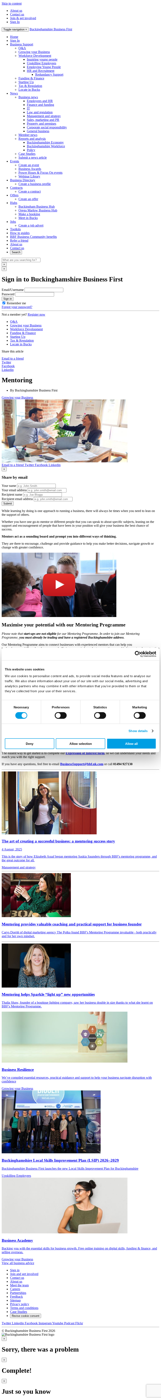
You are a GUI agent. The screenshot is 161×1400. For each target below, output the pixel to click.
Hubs (13, 203)
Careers (15, 1289)
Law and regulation (40, 112)
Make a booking (29, 214)
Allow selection (80, 743)
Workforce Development (34, 55)
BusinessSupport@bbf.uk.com (81, 764)
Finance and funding (40, 104)
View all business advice (18, 1263)
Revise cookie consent (25, 1315)
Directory (22, 180)
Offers (14, 195)
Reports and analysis (32, 138)
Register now (36, 314)
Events (14, 161)
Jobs (13, 221)
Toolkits (15, 229)
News (14, 93)
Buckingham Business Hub (36, 206)
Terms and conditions (24, 1308)
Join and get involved (24, 1274)
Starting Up (26, 82)
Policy (31, 150)
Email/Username (13, 290)
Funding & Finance (31, 78)
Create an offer (28, 199)
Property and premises (41, 123)
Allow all (131, 743)
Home (14, 37)
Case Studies (26, 154)
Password (8, 294)
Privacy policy (19, 1304)
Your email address (14, 490)
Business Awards (29, 169)
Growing (17, 397)
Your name (9, 485)
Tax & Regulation (30, 86)
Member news (27, 135)
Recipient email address (17, 499)
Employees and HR (40, 101)
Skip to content (12, 3)
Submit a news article (32, 157)
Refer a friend (19, 240)
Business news (28, 97)
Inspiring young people (42, 59)
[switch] (61, 715)
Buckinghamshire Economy (45, 142)
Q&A (22, 48)
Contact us (17, 14)
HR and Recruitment (40, 71)
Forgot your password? (17, 307)
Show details (138, 731)
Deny (29, 743)
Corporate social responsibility (47, 127)
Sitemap (15, 1300)
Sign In (15, 22)
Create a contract (29, 191)
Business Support (21, 44)
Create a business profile (34, 184)
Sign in (7, 298)
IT (28, 108)
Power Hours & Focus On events (40, 172)
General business (38, 131)
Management (19, 867)
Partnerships (18, 1293)
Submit (7, 503)
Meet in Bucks (28, 218)
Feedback (16, 1296)
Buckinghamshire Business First (51, 29)
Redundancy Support (49, 74)
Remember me (16, 303)
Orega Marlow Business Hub (37, 210)
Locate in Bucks (29, 89)
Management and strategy (44, 116)
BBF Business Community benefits (33, 237)
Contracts (16, 187)
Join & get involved (23, 18)
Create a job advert (30, 225)
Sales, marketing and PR (43, 120)
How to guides (20, 233)
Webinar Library (29, 176)
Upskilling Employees (41, 63)
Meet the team (19, 1285)
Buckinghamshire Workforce (46, 146)
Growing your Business (34, 52)
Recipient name (12, 494)
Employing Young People (44, 67)
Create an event (28, 165)
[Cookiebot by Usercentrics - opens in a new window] (137, 654)
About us (16, 10)
